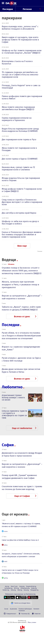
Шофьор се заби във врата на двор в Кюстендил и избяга (20, 222)
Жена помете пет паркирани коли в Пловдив (19, 149)
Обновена (11, 264)
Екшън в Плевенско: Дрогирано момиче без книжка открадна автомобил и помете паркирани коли (21, 234)
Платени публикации (25, 609)
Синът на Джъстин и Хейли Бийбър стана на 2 (20, 540)
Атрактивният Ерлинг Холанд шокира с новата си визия (13, 397)
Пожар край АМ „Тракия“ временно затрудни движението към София (19, 476)
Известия (37, 613)
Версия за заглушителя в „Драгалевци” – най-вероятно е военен (22, 297)
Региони (27, 9)
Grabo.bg (34, 588)
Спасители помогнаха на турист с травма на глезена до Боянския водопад (22, 488)
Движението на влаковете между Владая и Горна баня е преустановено (22, 454)
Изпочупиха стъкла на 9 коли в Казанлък (17, 62)
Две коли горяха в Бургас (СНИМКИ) (19, 159)
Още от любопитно (22, 428)
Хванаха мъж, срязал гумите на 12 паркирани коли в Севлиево (18, 168)
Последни (7, 9)
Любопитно (12, 387)
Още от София (22, 496)
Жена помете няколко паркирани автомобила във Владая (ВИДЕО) (18, 108)
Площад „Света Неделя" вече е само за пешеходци (21, 86)
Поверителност (11, 613)
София (8, 445)
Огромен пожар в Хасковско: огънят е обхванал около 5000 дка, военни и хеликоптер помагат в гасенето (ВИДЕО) (21, 270)
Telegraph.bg (34, 590)
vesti (5, 561)
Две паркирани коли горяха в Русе (19, 139)
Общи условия (32, 622)
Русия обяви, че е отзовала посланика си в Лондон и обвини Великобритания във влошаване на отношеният (21, 335)
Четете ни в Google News (22, 603)
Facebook (22, 610)
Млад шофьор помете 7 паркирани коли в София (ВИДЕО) (22, 190)
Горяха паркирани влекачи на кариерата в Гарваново (16, 119)
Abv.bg (7, 586)
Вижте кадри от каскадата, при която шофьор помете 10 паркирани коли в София (20, 39)
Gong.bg (21, 586)
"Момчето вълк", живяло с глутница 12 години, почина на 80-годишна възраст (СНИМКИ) (21, 525)
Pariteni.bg (6, 590)
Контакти (36, 609)
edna (5, 545)
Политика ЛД (25, 613)
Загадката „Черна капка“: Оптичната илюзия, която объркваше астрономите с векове (21, 555)
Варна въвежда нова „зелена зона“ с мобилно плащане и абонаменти (20, 27)
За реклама (13, 609)
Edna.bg (13, 590)
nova (5, 531)
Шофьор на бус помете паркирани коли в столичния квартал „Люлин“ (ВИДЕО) (21, 51)
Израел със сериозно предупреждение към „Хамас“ (21, 348)
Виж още (22, 245)
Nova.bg (26, 590)
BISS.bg (16, 588)
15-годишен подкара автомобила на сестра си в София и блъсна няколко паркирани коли (20, 74)
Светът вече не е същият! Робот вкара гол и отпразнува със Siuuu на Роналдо (20, 571)
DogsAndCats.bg (31, 586)
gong (6, 578)
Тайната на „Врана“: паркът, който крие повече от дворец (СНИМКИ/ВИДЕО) (21, 308)
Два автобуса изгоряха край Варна (19, 213)
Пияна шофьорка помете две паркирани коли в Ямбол (22, 97)
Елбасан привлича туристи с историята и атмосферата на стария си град (14, 414)
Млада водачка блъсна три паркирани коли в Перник (21, 179)
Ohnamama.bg (25, 588)
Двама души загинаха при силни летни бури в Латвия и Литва (21, 370)
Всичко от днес (22, 316)
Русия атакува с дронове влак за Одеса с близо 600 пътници (21, 359)
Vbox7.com (14, 586)
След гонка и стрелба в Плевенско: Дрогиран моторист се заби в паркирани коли (22, 202)
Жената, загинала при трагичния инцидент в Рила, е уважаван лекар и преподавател (20, 284)
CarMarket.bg (8, 588)
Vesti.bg (19, 590)
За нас (6, 609)
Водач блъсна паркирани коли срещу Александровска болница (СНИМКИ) (20, 129)
